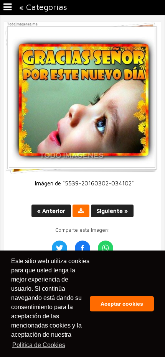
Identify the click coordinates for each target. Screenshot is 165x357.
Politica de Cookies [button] (38, 345)
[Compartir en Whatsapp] (105, 248)
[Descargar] (81, 211)
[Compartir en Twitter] (59, 248)
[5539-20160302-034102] (82, 172)
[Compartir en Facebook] (82, 248)
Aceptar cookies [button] (122, 304)
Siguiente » (112, 211)
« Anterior (51, 211)
